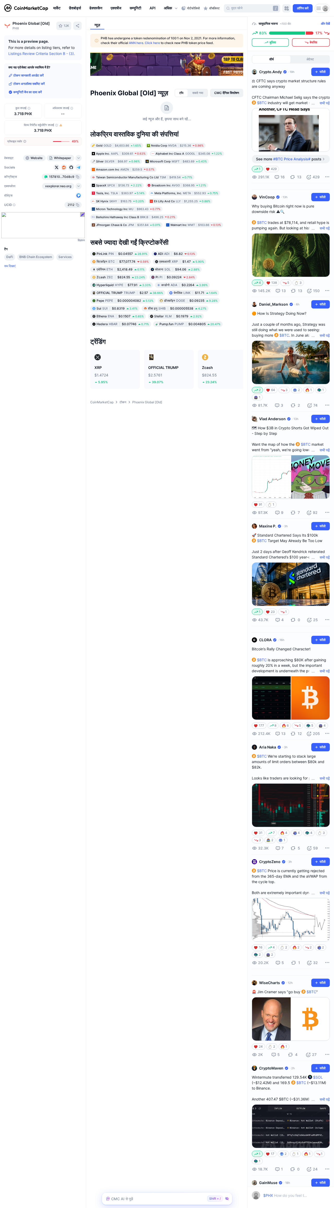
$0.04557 (122, 253)
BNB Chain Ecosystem (35, 257)
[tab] (181, 93)
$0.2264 (184, 285)
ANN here (136, 43)
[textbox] (286, 1195)
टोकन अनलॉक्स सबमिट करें (29, 84)
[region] (116, 8)
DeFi (9, 257)
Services (64, 257)
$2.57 (130, 292)
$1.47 (181, 261)
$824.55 (121, 277)
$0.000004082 (125, 300)
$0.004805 (189, 324)
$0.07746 (123, 324)
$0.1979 (178, 316)
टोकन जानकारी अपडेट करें (28, 75)
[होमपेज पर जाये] (26, 8)
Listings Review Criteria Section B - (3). (41, 53)
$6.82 (176, 253)
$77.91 (124, 285)
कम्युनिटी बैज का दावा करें (27, 92)
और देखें (325, 24)
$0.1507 (120, 316)
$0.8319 (117, 308)
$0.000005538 (177, 308)
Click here (152, 43)
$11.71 (195, 292)
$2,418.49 (121, 269)
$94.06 (177, 269)
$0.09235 (191, 300)
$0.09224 (175, 277)
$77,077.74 (123, 261)
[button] (171, 8)
